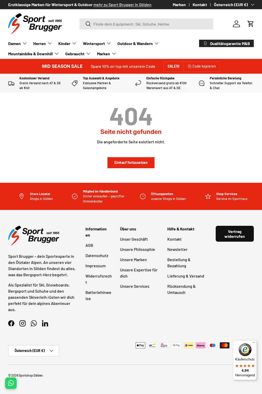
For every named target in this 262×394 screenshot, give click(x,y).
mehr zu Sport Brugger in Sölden (122, 4)
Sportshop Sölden (31, 375)
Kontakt (200, 4)
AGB (89, 245)
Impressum (95, 265)
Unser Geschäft (134, 239)
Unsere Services (134, 286)
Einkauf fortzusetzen (131, 162)
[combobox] (146, 23)
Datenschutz (96, 255)
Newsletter (177, 249)
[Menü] (254, 343)
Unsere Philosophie (137, 249)
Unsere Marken (133, 259)
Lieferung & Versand (185, 275)
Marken (179, 4)
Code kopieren (204, 66)
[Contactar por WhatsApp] (11, 383)
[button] (250, 23)
